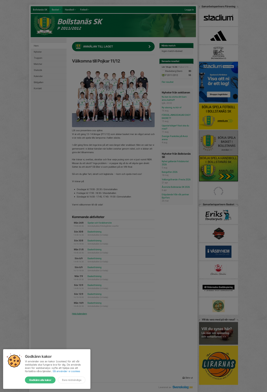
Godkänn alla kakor (40, 380)
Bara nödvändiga (71, 380)
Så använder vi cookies (66, 371)
